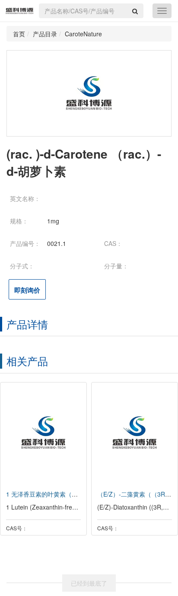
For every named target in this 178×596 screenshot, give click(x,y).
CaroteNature (83, 33)
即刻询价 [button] (27, 290)
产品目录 (45, 33)
